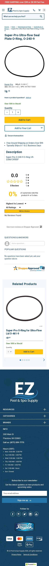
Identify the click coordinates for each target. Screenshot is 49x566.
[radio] (35, 175)
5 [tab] (29, 360)
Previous (5, 359)
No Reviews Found (13, 215)
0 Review (17, 185)
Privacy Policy (16, 554)
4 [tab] (26, 360)
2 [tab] (22, 360)
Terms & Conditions (30, 554)
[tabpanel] (24, 322)
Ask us (28, 98)
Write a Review (24, 211)
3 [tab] (24, 360)
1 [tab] (20, 360)
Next (44, 359)
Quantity (8, 108)
